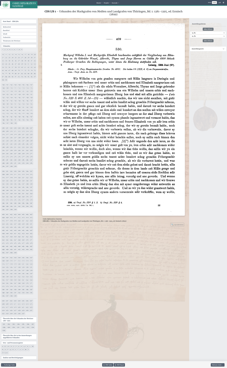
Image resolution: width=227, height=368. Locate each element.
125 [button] (7, 94)
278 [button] (27, 157)
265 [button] (7, 154)
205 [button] (23, 128)
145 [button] (23, 101)
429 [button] (23, 224)
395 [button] (31, 206)
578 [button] (27, 286)
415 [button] (31, 218)
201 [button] (7, 128)
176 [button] (19, 114)
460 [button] (19, 237)
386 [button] (27, 203)
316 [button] (3, 178)
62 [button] (28, 67)
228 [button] (19, 138)
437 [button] (23, 227)
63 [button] (31, 67)
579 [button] (31, 286)
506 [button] (27, 258)
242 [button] (11, 144)
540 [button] (3, 274)
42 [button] (35, 61)
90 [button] (12, 77)
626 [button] (11, 310)
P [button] (7, 350)
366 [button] (11, 197)
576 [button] (19, 286)
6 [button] (14, 50)
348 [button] (3, 190)
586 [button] (27, 290)
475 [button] (15, 243)
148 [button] (3, 104)
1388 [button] (3, 327)
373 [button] (7, 200)
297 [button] (7, 166)
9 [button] (21, 50)
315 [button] (31, 174)
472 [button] (3, 243)
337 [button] (23, 184)
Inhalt (5, 34)
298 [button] (11, 166)
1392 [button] (22, 327)
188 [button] (3, 120)
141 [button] (7, 101)
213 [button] (23, 131)
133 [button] (7, 98)
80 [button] (15, 74)
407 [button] (31, 214)
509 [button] (7, 261)
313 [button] (23, 174)
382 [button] (11, 203)
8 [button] (19, 50)
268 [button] (19, 154)
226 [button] (11, 138)
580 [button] (3, 290)
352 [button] (19, 190)
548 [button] (3, 277)
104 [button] (19, 85)
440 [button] (3, 230)
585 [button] (23, 290)
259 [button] (15, 150)
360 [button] (19, 194)
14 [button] (15, 54)
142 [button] (11, 101)
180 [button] (3, 117)
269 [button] (23, 154)
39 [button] (25, 61)
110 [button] (11, 88)
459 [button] (15, 237)
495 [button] (31, 250)
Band (120, 365)
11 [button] (6, 54)
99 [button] (6, 80)
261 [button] (23, 150)
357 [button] (7, 194)
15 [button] (19, 54)
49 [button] (22, 64)
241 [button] (7, 144)
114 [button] (27, 88)
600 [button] (3, 301)
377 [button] (23, 200)
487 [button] (31, 246)
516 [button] (3, 264)
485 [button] (23, 246)
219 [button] (15, 134)
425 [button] (7, 224)
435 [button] (15, 227)
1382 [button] (8, 324)
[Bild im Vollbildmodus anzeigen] (184, 21)
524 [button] (3, 267)
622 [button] (27, 307)
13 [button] (12, 54)
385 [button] (23, 203)
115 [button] (31, 88)
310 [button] (11, 174)
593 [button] (23, 293)
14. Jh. (194, 36)
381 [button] (7, 203)
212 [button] (19, 131)
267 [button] (15, 154)
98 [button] (3, 80)
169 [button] (23, 110)
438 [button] (27, 227)
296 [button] (3, 166)
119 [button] (15, 91)
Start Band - (11, 21)
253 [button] (23, 147)
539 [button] (31, 270)
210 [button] (11, 131)
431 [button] (31, 224)
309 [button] (7, 174)
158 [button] (11, 107)
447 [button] (31, 230)
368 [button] (19, 197)
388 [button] (3, 206)
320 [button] (19, 178)
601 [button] (7, 301)
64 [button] (35, 67)
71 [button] (22, 70)
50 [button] (25, 64)
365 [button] (7, 197)
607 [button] (31, 301)
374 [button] (11, 200)
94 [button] (25, 77)
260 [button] (19, 150)
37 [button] (19, 61)
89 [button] (9, 77)
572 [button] (3, 286)
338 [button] (27, 184)
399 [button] (15, 210)
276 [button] (19, 157)
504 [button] (19, 258)
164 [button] (3, 110)
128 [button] (19, 94)
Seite (108, 365)
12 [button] (9, 54)
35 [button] (12, 61)
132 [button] (3, 98)
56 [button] (9, 67)
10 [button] (3, 54)
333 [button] (7, 184)
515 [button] (31, 261)
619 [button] (15, 307)
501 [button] (7, 258)
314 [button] (27, 174)
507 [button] (31, 258)
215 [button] (31, 131)
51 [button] (28, 64)
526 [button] (11, 267)
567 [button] (15, 283)
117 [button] (7, 91)
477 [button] (23, 243)
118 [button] (11, 91)
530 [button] (27, 267)
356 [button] (3, 194)
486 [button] (27, 246)
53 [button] (35, 64)
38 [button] (22, 61)
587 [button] (31, 290)
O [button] (5, 350)
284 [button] (19, 160)
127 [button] (15, 94)
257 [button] (7, 150)
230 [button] (27, 138)
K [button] (27, 346)
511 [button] (15, 261)
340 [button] (3, 187)
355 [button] (31, 190)
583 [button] (15, 290)
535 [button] (15, 270)
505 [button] (23, 258)
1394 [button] (32, 327)
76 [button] (3, 74)
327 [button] (15, 181)
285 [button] (23, 160)
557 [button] (7, 280)
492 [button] (19, 250)
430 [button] (27, 224)
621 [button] (23, 307)
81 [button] (19, 74)
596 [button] (3, 296)
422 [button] (27, 221)
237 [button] (23, 141)
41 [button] (31, 61)
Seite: (210, 2)
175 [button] (15, 114)
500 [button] (3, 258)
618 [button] (11, 307)
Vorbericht (6, 37)
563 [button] (31, 280)
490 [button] (11, 250)
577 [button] (23, 286)
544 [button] (19, 274)
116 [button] (3, 91)
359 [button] (15, 194)
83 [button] (25, 74)
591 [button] (15, 293)
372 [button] (3, 200)
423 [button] (31, 221)
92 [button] (19, 77)
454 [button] (27, 234)
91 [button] (15, 77)
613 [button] (23, 304)
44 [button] (6, 64)
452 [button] (19, 234)
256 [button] (3, 150)
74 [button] (31, 70)
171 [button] (31, 110)
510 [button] (11, 261)
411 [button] (15, 218)
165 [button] (7, 110)
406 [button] (27, 214)
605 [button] (23, 301)
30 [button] (31, 58)
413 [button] (23, 218)
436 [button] (19, 227)
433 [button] (7, 227)
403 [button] (15, 214)
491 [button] (15, 250)
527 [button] (15, 267)
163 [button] (31, 107)
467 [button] (15, 240)
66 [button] (6, 70)
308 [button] (3, 174)
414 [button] (27, 218)
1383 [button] (13, 324)
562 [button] (27, 280)
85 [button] (31, 74)
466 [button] (11, 240)
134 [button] (11, 98)
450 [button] (11, 234)
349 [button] (7, 190)
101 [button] (7, 85)
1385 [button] (22, 324)
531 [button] (31, 267)
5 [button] (12, 50)
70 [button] (19, 70)
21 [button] (3, 58)
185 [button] (23, 117)
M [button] (32, 346)
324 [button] (3, 181)
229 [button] (23, 138)
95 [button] (28, 77)
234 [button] (11, 141)
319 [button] (15, 178)
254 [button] (27, 147)
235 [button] (15, 141)
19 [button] (31, 54)
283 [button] (15, 160)
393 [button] (23, 206)
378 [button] (27, 200)
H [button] (21, 346)
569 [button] (23, 283)
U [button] (20, 350)
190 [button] (11, 120)
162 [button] (27, 107)
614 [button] (27, 304)
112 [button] (19, 88)
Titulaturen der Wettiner (11, 41)
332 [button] (3, 184)
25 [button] (15, 58)
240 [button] (3, 144)
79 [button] (12, 74)
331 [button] (31, 181)
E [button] (13, 346)
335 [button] (15, 184)
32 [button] (3, 61)
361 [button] (23, 194)
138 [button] (27, 98)
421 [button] (23, 221)
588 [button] (3, 293)
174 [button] (11, 114)
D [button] (11, 346)
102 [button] (11, 85)
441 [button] (7, 230)
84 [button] (28, 74)
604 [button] (19, 301)
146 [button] (27, 101)
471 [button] (31, 240)
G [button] (18, 346)
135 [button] (15, 98)
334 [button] (11, 184)
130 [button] (27, 94)
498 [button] (11, 253)
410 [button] (11, 218)
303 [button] (15, 171)
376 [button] (19, 200)
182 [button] (11, 117)
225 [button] (7, 138)
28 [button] (25, 58)
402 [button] (11, 214)
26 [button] (19, 58)
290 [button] (11, 163)
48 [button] (19, 64)
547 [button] (31, 274)
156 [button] (3, 107)
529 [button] (23, 267)
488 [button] (3, 250)
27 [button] (22, 58)
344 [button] (19, 187)
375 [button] (15, 200)
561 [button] (23, 280)
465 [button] (7, 240)
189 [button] (7, 120)
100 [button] (3, 85)
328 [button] (19, 181)
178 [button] (27, 114)
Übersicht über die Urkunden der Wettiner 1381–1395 (18, 320)
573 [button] (7, 286)
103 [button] (15, 85)
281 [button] (7, 160)
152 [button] (19, 104)
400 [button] (3, 214)
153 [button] (23, 104)
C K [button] (8, 346)
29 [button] (28, 58)
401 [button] (7, 214)
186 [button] (27, 117)
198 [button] (11, 123)
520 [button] (19, 264)
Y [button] (28, 350)
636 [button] (19, 314)
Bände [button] (98, 3)
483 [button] (15, 246)
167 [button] (15, 110)
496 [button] (3, 253)
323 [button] (31, 178)
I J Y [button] (24, 346)
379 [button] (31, 200)
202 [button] (11, 128)
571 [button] (31, 283)
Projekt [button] (106, 3)
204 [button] (19, 128)
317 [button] (7, 178)
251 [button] (15, 147)
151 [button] (15, 104)
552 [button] (19, 277)
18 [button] (28, 54)
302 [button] (11, 171)
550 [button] (11, 277)
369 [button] (23, 197)
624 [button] (3, 310)
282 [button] (11, 160)
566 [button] (11, 283)
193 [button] (23, 120)
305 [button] (23, 171)
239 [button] (31, 141)
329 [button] (23, 181)
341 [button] (7, 187)
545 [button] (23, 274)
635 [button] (15, 314)
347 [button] (31, 187)
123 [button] (31, 91)
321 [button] (23, 178)
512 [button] (19, 261)
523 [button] (31, 264)
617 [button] (7, 307)
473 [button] (7, 243)
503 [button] (15, 258)
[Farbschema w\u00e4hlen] (223, 2)
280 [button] (3, 160)
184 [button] (19, 117)
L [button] (30, 346)
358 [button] (11, 194)
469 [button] (23, 240)
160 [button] (19, 107)
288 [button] (3, 163)
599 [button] (15, 296)
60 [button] (22, 67)
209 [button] (7, 131)
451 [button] (15, 234)
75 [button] (35, 70)
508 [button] (3, 261)
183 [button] (15, 117)
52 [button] (31, 64)
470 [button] (27, 240)
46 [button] (12, 64)
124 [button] (3, 94)
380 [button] (3, 203)
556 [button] (3, 280)
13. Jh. (194, 33)
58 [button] (15, 67)
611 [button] (15, 304)
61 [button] (25, 67)
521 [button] (23, 264)
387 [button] (31, 203)
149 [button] (7, 104)
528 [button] (19, 267)
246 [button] (27, 144)
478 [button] (27, 243)
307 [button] (31, 171)
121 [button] (23, 91)
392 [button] (19, 206)
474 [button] (11, 243)
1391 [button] (18, 327)
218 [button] (11, 134)
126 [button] (11, 94)
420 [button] (19, 221)
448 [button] (3, 234)
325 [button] (7, 181)
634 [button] (11, 314)
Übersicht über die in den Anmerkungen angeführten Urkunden (17, 336)
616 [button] (3, 307)
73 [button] (28, 70)
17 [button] (25, 54)
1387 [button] (32, 324)
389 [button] (7, 206)
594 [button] (27, 293)
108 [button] (3, 88)
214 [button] (27, 131)
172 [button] (3, 114)
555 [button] (31, 277)
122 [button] (27, 91)
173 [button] (7, 114)
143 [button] (15, 101)
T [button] (17, 350)
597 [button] (7, 296)
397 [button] (7, 210)
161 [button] (23, 107)
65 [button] (3, 70)
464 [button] (3, 240)
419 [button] (15, 221)
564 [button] (3, 283)
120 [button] (19, 91)
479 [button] (31, 243)
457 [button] (7, 237)
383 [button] (15, 203)
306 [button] (27, 171)
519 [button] (15, 264)
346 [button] (27, 187)
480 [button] (3, 246)
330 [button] (27, 181)
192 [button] (19, 120)
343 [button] (15, 187)
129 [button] (23, 94)
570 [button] (27, 283)
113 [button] (23, 88)
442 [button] (11, 230)
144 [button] (19, 101)
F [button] (16, 346)
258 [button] (11, 150)
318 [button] (11, 178)
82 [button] (22, 74)
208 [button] (3, 131)
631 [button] (31, 310)
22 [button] (6, 58)
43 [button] (3, 64)
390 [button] (11, 206)
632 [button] (3, 314)
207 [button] (31, 128)
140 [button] (3, 101)
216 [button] (3, 134)
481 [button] (7, 246)
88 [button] (6, 77)
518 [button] (11, 264)
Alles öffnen (208, 29)
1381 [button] (3, 324)
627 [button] (15, 310)
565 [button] (7, 283)
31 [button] (35, 58)
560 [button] (19, 280)
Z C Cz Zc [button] (5, 353)
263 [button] (31, 150)
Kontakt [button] (115, 3)
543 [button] (15, 274)
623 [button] (31, 307)
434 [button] (11, 227)
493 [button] (23, 250)
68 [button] (12, 70)
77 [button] (6, 74)
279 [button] (31, 157)
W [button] (25, 350)
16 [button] (22, 54)
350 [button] (11, 190)
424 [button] (3, 224)
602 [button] (11, 301)
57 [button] (12, 67)
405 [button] (23, 214)
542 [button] (11, 274)
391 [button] (15, 206)
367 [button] (15, 197)
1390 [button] (13, 327)
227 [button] (15, 138)
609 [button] (7, 304)
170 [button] (27, 110)
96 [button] (31, 77)
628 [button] (19, 310)
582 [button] (11, 290)
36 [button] (15, 61)
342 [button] (11, 187)
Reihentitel (7, 27)
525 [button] (7, 267)
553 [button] (23, 277)
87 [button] (3, 77)
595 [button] (31, 293)
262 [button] (27, 150)
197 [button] (7, 123)
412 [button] (19, 218)
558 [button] (11, 280)
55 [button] (6, 67)
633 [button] (7, 314)
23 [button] (9, 58)
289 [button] (7, 163)
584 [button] (19, 290)
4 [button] (9, 50)
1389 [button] (8, 327)
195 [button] (31, 120)
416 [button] (3, 221)
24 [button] (12, 58)
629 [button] (23, 310)
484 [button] (19, 246)
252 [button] (19, 147)
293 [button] (23, 163)
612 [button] (19, 304)
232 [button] (3, 141)
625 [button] (7, 310)
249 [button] (7, 147)
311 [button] (15, 174)
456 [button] (3, 237)
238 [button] (27, 141)
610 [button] (11, 304)
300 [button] (3, 171)
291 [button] (15, 163)
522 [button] (27, 264)
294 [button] (27, 163)
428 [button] (19, 224)
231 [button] (31, 138)
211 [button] (15, 131)
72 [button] (25, 70)
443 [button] (15, 230)
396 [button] (3, 210)
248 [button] (3, 147)
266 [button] (11, 154)
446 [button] (27, 230)
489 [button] (7, 250)
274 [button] (11, 157)
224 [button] (3, 138)
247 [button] (31, 144)
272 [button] (3, 157)
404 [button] (19, 214)
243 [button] (15, 144)
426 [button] (11, 224)
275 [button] (15, 157)
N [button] (2, 350)
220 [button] (19, 134)
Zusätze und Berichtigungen (13, 358)
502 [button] (11, 258)
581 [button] (7, 290)
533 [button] (7, 270)
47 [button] (15, 64)
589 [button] (7, 293)
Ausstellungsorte (198, 49)
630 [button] (27, 310)
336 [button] (19, 184)
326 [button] (11, 181)
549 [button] (7, 277)
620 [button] (19, 307)
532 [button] (3, 270)
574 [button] (11, 286)
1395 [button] (3, 331)
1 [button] (2, 50)
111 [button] (15, 88)
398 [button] (11, 210)
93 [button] (22, 77)
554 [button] (27, 277)
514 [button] (27, 261)
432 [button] (3, 227)
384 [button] (19, 203)
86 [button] (35, 74)
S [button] (15, 350)
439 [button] (31, 227)
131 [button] (31, 94)
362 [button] (27, 194)
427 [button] (15, 224)
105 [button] (23, 85)
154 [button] (27, 104)
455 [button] (31, 234)
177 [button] (23, 114)
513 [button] (23, 261)
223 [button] (31, 134)
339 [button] (31, 184)
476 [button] (19, 243)
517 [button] (7, 264)
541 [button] (7, 274)
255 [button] (31, 147)
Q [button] (10, 350)
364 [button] (3, 197)
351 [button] (15, 190)
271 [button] (31, 154)
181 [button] (7, 117)
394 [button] (27, 206)
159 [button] (15, 107)
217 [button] (7, 134)
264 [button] (3, 154)
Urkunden (6, 46)
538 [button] (27, 270)
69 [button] (15, 70)
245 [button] (23, 144)
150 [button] (11, 104)
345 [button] (23, 187)
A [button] (2, 346)
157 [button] (7, 107)
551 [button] (15, 277)
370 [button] (27, 197)
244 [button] (19, 144)
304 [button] (19, 171)
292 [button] (19, 163)
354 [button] (27, 190)
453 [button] (23, 234)
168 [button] (19, 110)
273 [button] (7, 157)
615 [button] (31, 304)
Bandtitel (6, 30)
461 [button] (23, 237)
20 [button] (35, 54)
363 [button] (31, 194)
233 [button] (7, 141)
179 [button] (31, 114)
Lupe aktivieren (177, 224)
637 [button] (23, 314)
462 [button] (27, 237)
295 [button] (31, 163)
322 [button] (27, 178)
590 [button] (11, 293)
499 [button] (15, 253)
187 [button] (31, 117)
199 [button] (15, 123)
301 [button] (7, 171)
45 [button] (9, 64)
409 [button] (7, 218)
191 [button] (15, 120)
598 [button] (11, 296)
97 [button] (35, 77)
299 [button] (15, 166)
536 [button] (19, 270)
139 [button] (31, 98)
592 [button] (19, 293)
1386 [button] (27, 324)
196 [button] (3, 123)
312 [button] (19, 174)
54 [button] (3, 67)
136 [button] (19, 98)
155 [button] (31, 104)
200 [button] (3, 128)
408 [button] (3, 218)
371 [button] (31, 197)
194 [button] (27, 120)
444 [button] (19, 230)
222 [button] (27, 134)
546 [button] (27, 274)
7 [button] (16, 50)
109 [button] (7, 88)
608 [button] (3, 304)
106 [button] (27, 85)
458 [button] (11, 237)
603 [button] (15, 301)
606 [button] (27, 301)
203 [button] (15, 128)
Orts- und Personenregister (13, 343)
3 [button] (7, 50)
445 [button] (23, 230)
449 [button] (7, 234)
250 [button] (11, 147)
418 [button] (11, 221)
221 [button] (23, 134)
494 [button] (27, 250)
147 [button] (31, 101)
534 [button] (11, 270)
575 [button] (15, 286)
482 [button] (11, 246)
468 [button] (19, 240)
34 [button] (9, 61)
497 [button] (7, 253)
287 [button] (31, 160)
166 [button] (11, 110)
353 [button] (23, 190)
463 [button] (31, 237)
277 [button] (23, 157)
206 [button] (27, 128)
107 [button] (31, 85)
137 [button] (23, 98)
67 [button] (9, 70)
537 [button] (23, 270)
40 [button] (28, 61)
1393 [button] (27, 327)
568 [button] (19, 283)
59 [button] (19, 67)
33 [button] (6, 61)
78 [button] (9, 74)
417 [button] (7, 221)
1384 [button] (18, 324)
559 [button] (15, 280)
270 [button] (27, 154)
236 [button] (19, 141)
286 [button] (27, 160)
